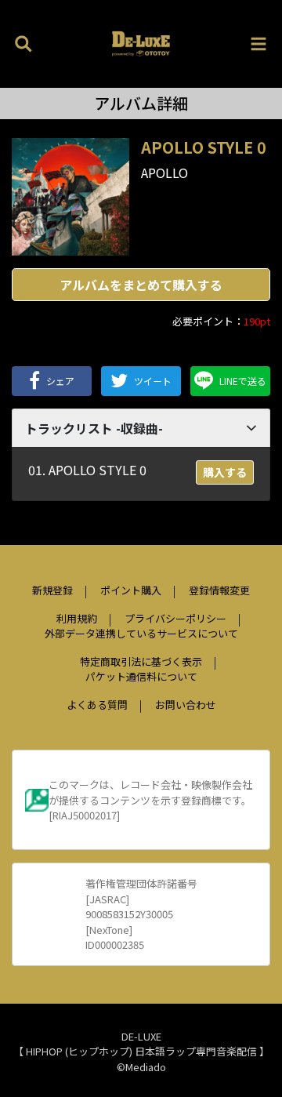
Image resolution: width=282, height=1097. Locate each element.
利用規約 (76, 618)
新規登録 (52, 590)
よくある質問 (97, 704)
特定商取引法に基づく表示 (141, 661)
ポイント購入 (130, 590)
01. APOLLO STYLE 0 (87, 469)
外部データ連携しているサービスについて (141, 633)
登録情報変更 (219, 590)
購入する (225, 472)
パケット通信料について (141, 676)
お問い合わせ (185, 704)
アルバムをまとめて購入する (141, 284)
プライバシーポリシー (175, 618)
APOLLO (164, 172)
